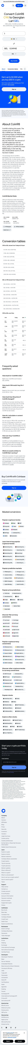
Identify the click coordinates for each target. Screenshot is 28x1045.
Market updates (5, 868)
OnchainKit (4, 977)
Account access (5, 900)
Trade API (4, 973)
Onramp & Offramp (6, 968)
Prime (3, 940)
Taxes (3, 882)
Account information (7, 896)
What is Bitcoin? (6, 870)
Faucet (3, 991)
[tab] (3, 69)
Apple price (4, 1019)
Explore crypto (5, 852)
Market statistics (6, 856)
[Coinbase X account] (1, 1028)
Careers (3, 820)
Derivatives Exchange (7, 949)
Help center (4, 886)
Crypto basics (5, 861)
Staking (3, 942)
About (3, 817)
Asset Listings (5, 928)
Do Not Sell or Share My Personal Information (11, 843)
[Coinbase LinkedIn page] (6, 1028)
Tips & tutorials (5, 863)
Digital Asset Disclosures (8, 847)
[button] (25, 5)
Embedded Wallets (6, 963)
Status (3, 905)
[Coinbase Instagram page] (10, 1028)
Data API (3, 980)
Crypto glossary (6, 865)
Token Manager (5, 935)
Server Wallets (5, 961)
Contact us (4, 889)
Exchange (4, 945)
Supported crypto (6, 903)
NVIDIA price (5, 1017)
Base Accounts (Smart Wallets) (10, 966)
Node (2, 984)
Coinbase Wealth (6, 917)
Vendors (3, 834)
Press (3, 827)
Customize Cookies (11, 1037)
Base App (4, 912)
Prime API (4, 998)
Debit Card (4, 921)
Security (3, 829)
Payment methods (6, 898)
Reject (8, 1041)
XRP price (4, 1012)
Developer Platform (7, 957)
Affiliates (4, 822)
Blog (2, 824)
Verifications (5, 982)
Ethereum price (5, 1007)
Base (2, 959)
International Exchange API (9, 996)
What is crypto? (5, 872)
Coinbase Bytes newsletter (9, 859)
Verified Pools (5, 952)
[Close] (24, 1033)
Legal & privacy (5, 836)
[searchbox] (14, 54)
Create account (5, 891)
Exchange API (5, 993)
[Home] (2, 5)
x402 (2, 970)
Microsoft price (5, 1022)
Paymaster (4, 975)
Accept (20, 1041)
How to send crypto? (7, 879)
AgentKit (4, 986)
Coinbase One (5, 914)
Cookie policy (5, 838)
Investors (4, 831)
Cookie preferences (7, 840)
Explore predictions (7, 924)
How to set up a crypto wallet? (10, 877)
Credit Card (4, 919)
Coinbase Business (6, 931)
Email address (5, 758)
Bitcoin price (5, 1005)
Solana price (5, 1010)
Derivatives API (5, 1000)
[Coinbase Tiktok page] (15, 1028)
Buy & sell (4, 910)
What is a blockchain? (7, 875)
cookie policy (10, 1032)
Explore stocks (5, 854)
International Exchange (8, 947)
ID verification (5, 893)
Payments (4, 933)
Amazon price (5, 1024)
